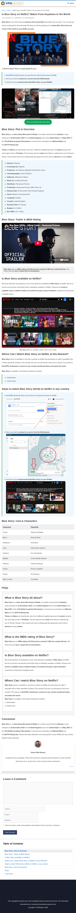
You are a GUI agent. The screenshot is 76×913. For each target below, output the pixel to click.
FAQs (7, 870)
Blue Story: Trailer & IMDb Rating (17, 854)
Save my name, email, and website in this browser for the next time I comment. (32, 825)
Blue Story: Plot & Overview (16, 851)
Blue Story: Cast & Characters (16, 867)
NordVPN (9, 75)
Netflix (9, 10)
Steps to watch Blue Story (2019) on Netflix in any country (26, 864)
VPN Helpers (30, 3)
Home (4, 10)
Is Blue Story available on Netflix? (17, 857)
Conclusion (9, 874)
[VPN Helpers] (12, 3)
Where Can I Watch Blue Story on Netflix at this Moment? (26, 861)
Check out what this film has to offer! (38, 122)
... (71, 765)
